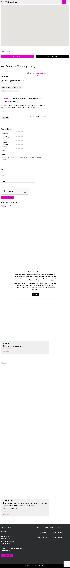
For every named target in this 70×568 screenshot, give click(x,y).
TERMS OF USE (6, 543)
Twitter (60, 532)
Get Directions (17, 56)
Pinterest (44, 537)
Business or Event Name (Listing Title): (14, 505)
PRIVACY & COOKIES (7, 541)
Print (16, 91)
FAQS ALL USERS (6, 534)
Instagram (61, 537)
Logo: (2, 111)
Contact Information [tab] (9, 102)
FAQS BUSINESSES (7, 536)
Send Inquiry (17, 87)
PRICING (4, 531)
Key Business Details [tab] (36, 98)
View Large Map (52, 56)
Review (3, 154)
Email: (6, 81)
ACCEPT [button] (35, 294)
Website (3, 181)
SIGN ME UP (7, 555)
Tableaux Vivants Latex (47, 122)
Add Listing (64, 2)
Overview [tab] (6, 98)
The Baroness (8, 500)
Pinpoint (6, 351)
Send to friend (6, 87)
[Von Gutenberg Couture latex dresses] (38, 74)
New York (68, 2)
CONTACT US (5, 538)
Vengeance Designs (3, 122)
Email (2, 175)
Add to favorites (7, 91)
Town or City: (7, 508)
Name (3, 169)
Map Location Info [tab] (19, 98)
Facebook (44, 532)
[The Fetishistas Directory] (11, 2)
